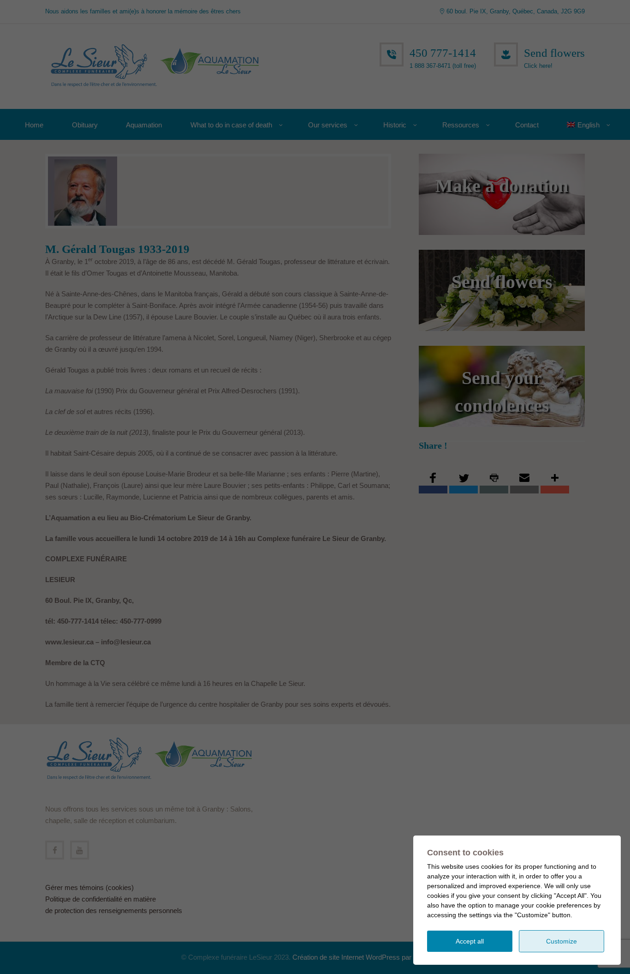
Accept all (470, 941)
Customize (561, 941)
